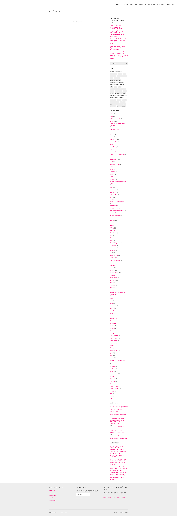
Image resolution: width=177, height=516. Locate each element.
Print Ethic (112, 325)
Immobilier (112, 250)
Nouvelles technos (114, 311)
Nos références (52, 498)
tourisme (118, 106)
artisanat (119, 73)
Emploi (111, 197)
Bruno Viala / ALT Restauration (117, 154)
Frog (116, 91)
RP (110, 106)
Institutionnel (113, 258)
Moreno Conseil (113, 99)
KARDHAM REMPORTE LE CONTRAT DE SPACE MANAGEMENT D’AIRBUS (116, 27)
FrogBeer (120, 91)
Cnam (111, 166)
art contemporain (113, 73)
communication (120, 82)
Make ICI (111, 97)
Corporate (112, 171)
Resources (112, 328)
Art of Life (112, 134)
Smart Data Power (114, 350)
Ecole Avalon (113, 192)
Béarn (111, 78)
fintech (120, 86)
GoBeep (112, 228)
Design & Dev (113, 190)
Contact (112, 169)
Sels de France (113, 340)
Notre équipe (52, 495)
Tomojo (111, 371)
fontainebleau (112, 88)
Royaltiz (112, 333)
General (112, 225)
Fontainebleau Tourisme (121, 88)
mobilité (116, 97)
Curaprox (112, 179)
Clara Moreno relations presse (115, 80)
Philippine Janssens (114, 320)
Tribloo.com (112, 376)
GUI (111, 235)
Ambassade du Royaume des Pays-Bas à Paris (118, 124)
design (115, 86)
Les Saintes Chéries (114, 272)
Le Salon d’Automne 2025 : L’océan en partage (118, 415)
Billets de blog (113, 147)
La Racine (112, 270)
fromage (111, 93)
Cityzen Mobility (114, 159)
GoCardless (113, 230)
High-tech (112, 238)
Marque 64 (112, 285)
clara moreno (116, 78)
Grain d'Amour (113, 233)
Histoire (111, 240)
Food (111, 218)
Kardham (117, 95)
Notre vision (52, 490)
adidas (111, 116)
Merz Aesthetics (114, 290)
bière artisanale (123, 75)
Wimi (111, 393)
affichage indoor (118, 71)
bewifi (111, 144)
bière (118, 75)
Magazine (112, 275)
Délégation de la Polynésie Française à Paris (119, 182)
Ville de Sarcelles (114, 388)
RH (110, 330)
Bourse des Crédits (114, 152)
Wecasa (112, 391)
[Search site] (173, 5)
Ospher (111, 313)
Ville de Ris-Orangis (114, 386)
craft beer (122, 84)
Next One (119, 99)
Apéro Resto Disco (114, 129)
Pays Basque (122, 101)
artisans (124, 73)
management (113, 280)
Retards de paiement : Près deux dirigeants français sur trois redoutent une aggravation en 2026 (118, 47)
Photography (113, 323)
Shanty (111, 348)
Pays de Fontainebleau (114, 104)
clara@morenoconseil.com (117, 494)
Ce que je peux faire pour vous (117, 156)
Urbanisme (112, 381)
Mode (111, 298)
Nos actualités (52, 500)
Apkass (111, 132)
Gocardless (117, 93)
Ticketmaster (113, 368)
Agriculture (112, 121)
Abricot (111, 113)
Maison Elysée (113, 277)
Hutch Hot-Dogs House (115, 243)
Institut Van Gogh (114, 255)
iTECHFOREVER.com (115, 260)
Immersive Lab (113, 248)
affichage (112, 71)
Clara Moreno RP (113, 82)
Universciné (112, 378)
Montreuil (121, 97)
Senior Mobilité (113, 343)
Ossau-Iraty (124, 99)
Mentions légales (107, 497)
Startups (112, 358)
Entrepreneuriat (113, 205)
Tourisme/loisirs (113, 373)
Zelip (111, 396)
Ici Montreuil (123, 93)
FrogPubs (125, 91)
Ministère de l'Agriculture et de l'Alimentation (117, 293)
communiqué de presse (114, 84)
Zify (111, 398)
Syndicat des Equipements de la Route (117, 361)
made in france (123, 95)
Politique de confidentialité (118, 497)
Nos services (52, 493)
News (111, 303)
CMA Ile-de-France (114, 164)
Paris (111, 101)
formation (112, 91)
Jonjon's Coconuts (114, 262)
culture (111, 86)
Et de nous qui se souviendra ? (117, 210)
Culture (111, 174)
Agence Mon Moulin (115, 118)
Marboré (112, 282)
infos (111, 253)
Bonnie (111, 149)
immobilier (112, 95)
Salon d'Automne (114, 335)
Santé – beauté (113, 338)
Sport (111, 353)
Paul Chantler (116, 101)
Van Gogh (123, 106)
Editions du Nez (113, 195)
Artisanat (112, 137)
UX (110, 383)
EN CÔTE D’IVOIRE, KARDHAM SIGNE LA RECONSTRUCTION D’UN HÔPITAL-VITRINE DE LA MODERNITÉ (118, 41)
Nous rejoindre (52, 503)
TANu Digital (113, 366)
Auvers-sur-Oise (112, 75)
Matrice (112, 287)
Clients (111, 161)
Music (111, 301)
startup (114, 106)
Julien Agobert (113, 265)
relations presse (123, 104)
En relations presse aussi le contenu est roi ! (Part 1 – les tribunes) (118, 200)
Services (112, 345)
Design (111, 187)
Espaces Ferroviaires (115, 208)
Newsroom (112, 306)
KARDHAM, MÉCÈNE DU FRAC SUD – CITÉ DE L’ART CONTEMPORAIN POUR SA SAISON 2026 (118, 34)
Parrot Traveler (113, 318)
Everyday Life (113, 213)
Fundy (111, 223)
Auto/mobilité (113, 139)
